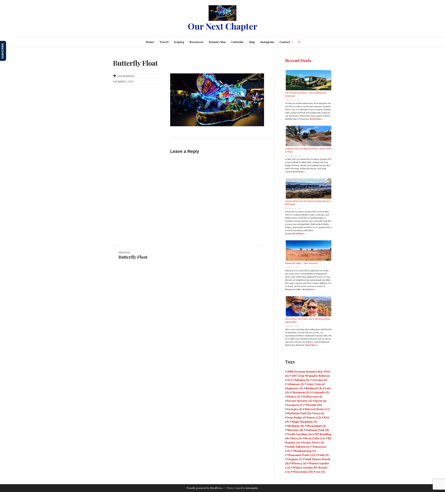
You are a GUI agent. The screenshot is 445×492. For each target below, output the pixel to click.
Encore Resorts (299, 401)
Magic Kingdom (304, 421)
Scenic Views (313, 442)
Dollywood (312, 396)
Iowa (318, 413)
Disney (293, 396)
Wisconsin (303, 472)
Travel (163, 42)
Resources (196, 42)
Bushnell (314, 388)
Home (150, 42)
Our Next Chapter (222, 26)
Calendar (237, 42)
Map (252, 42)
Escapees (295, 405)
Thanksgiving (304, 451)
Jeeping (179, 42)
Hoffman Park (299, 413)
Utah (323, 455)
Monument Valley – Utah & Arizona (301, 263)
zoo (320, 472)
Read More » (316, 119)
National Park (317, 430)
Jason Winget (126, 76)
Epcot (320, 401)
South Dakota (298, 447)
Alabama (301, 380)
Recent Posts (298, 60)
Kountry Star (217, 42)
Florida (314, 405)
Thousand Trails (301, 455)
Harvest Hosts (317, 409)
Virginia (294, 459)
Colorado (320, 392)
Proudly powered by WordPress (204, 488)
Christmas (300, 392)
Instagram (267, 42)
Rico (296, 438)
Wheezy (298, 463)
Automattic (251, 488)
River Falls (314, 438)
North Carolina (299, 434)
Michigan (295, 426)
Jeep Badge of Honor (304, 417)
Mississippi (316, 426)
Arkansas (295, 384)
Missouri (295, 430)
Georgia (294, 409)
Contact (285, 42)
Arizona (319, 380)
